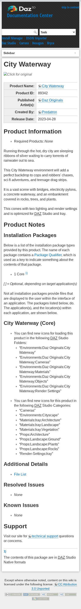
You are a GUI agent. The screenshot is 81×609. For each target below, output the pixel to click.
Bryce (50, 43)
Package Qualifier (48, 255)
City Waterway (53, 86)
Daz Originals (52, 100)
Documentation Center (30, 15)
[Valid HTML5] (49, 594)
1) (26, 273)
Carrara (24, 43)
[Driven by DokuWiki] (40, 598)
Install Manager (12, 38)
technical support (45, 536)
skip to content (70, 7)
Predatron (49, 112)
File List (20, 474)
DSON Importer (36, 38)
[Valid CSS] (67, 594)
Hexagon (38, 43)
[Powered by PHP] (31, 594)
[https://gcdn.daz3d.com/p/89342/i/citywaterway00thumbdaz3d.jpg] (18, 74)
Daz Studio (9, 43)
